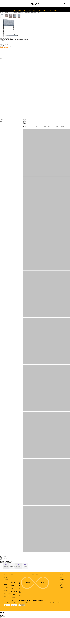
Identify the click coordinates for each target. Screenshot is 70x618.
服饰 (24, 10)
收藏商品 (10, 38)
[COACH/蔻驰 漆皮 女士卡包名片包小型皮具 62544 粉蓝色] (4, 103)
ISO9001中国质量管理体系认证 (20, 600)
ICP (5, 600)
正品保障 (1, 38)
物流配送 (13, 582)
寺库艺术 (61, 587)
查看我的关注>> (4, 558)
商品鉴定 (24, 120)
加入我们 (6, 587)
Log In (54, 3)
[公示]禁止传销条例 (7, 593)
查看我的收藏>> (4, 556)
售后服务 (24, 121)
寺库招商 (6, 590)
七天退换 (4, 38)
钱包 (4, 12)
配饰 (34, 10)
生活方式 (54, 10)
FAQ (19, 586)
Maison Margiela (7, 12)
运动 (40, 10)
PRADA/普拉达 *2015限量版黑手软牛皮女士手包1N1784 (8, 88)
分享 (8, 38)
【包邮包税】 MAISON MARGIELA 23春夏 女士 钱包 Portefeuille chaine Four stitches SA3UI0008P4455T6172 (25, 12)
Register (58, 3)
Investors (6, 579)
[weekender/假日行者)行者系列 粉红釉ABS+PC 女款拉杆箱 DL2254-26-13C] (4, 113)
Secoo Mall (62, 579)
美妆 (50, 10)
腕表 (14, 10)
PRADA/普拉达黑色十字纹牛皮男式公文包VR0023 (7, 78)
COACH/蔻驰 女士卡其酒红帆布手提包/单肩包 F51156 (7, 68)
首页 (6, 10)
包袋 (10, 10)
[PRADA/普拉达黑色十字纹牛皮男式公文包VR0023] (4, 73)
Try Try (61, 581)
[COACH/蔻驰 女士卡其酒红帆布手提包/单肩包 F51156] (4, 63)
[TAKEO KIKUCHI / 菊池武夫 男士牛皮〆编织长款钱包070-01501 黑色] (4, 93)
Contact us (13, 584)
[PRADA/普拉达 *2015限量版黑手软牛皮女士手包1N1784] (4, 83)
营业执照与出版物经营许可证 (32, 600)
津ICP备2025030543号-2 (10, 600)
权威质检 (6, 38)
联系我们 (13, 585)
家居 (44, 10)
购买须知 (24, 122)
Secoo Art (61, 582)
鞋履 (30, 10)
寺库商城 (61, 584)
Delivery (12, 581)
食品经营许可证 (40, 600)
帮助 (12, 588)
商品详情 (24, 119)
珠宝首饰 (19, 10)
